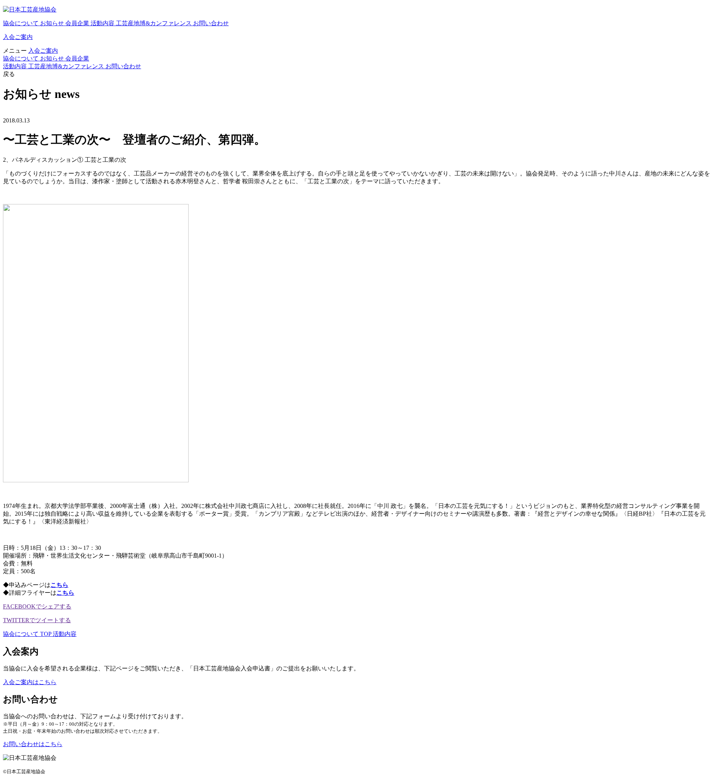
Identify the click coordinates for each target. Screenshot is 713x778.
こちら (59, 585)
